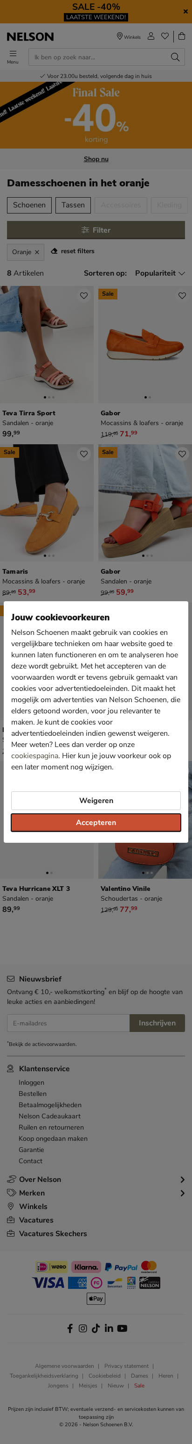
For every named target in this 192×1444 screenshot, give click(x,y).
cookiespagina (34, 756)
